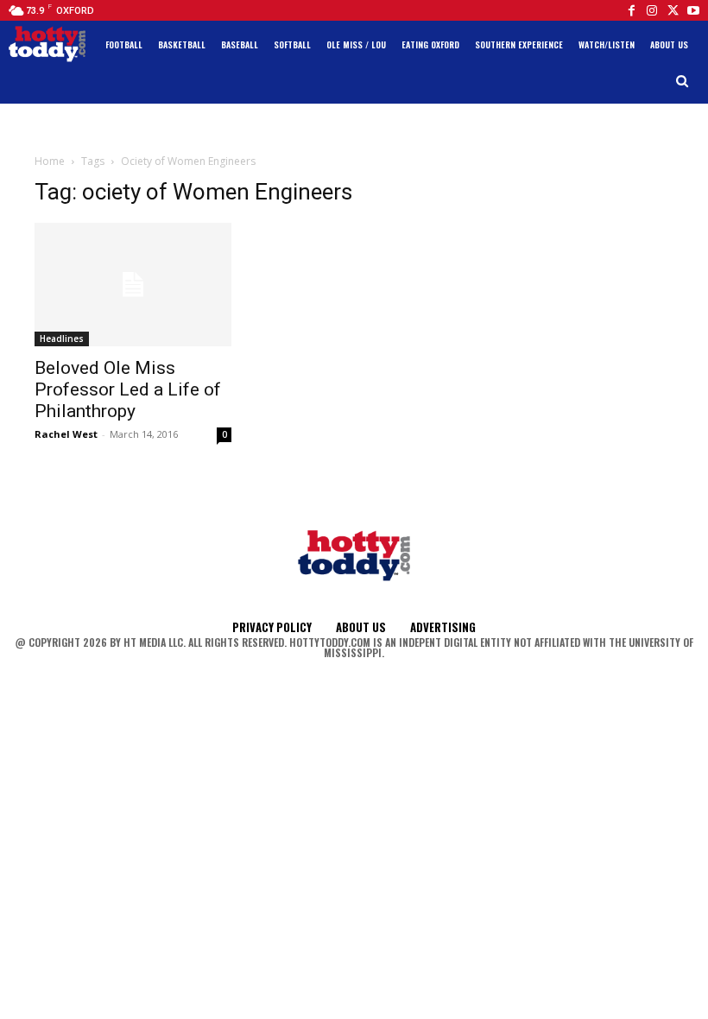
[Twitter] (673, 10)
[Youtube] (693, 10)
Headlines (62, 338)
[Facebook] (631, 10)
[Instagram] (652, 10)
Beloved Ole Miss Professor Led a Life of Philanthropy (128, 389)
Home (50, 161)
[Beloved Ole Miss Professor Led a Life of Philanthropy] (133, 284)
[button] (682, 81)
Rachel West (66, 433)
